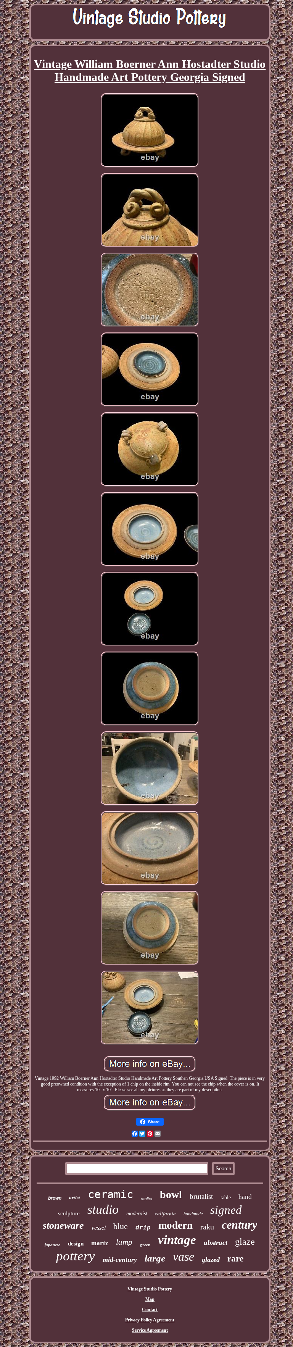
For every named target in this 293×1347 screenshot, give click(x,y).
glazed (211, 1259)
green (145, 1244)
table (226, 1197)
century (239, 1224)
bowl (171, 1194)
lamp (124, 1242)
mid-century (120, 1259)
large (155, 1258)
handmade (193, 1213)
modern (175, 1225)
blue (120, 1226)
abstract (215, 1243)
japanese (52, 1244)
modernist (136, 1213)
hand (245, 1196)
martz (99, 1243)
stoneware (63, 1225)
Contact (150, 1309)
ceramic (110, 1194)
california (165, 1213)
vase (183, 1256)
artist (74, 1197)
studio (103, 1209)
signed (226, 1209)
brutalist (201, 1196)
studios (146, 1199)
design (76, 1244)
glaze (245, 1242)
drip (143, 1227)
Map (150, 1299)
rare (235, 1258)
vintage (177, 1240)
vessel (99, 1227)
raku (207, 1227)
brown (54, 1198)
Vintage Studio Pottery (149, 1289)
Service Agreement (150, 1330)
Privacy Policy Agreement (149, 1320)
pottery (75, 1256)
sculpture (69, 1213)
